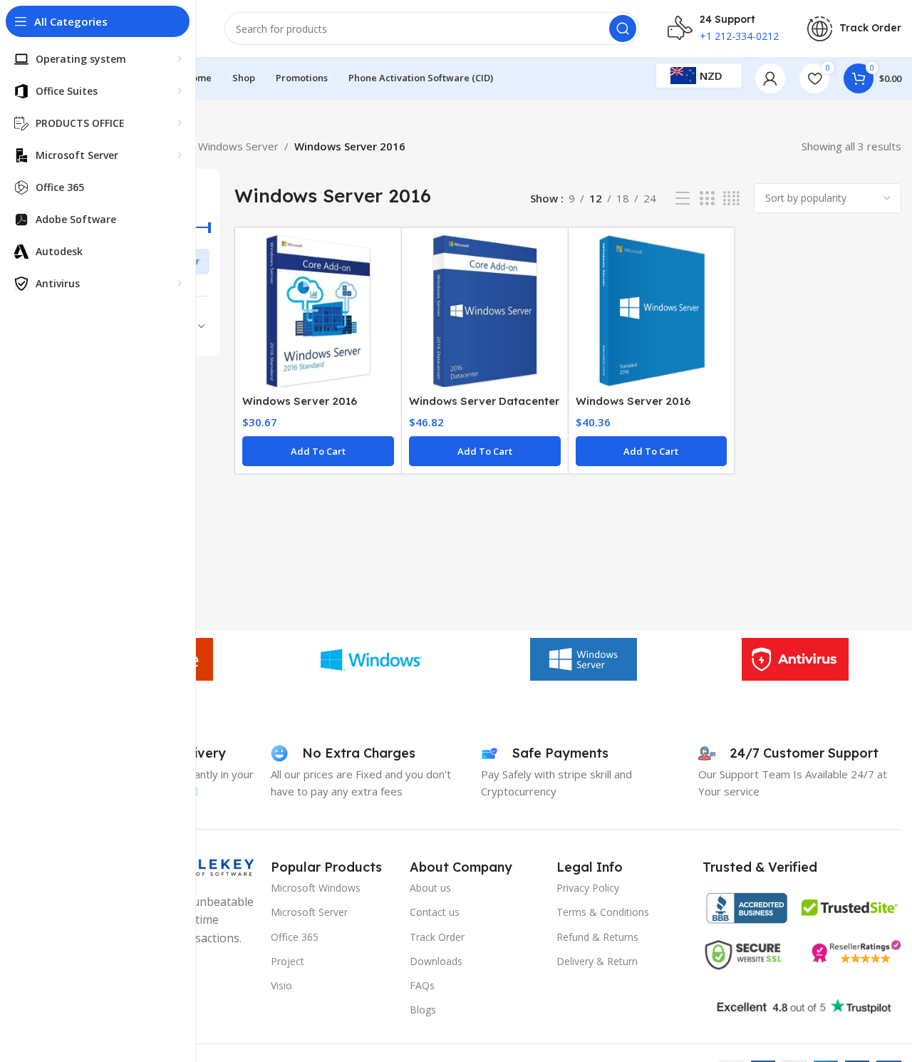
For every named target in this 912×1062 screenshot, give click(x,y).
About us (430, 888)
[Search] (622, 28)
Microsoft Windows (316, 888)
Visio (281, 985)
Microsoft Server (309, 912)
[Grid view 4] (731, 198)
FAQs (422, 985)
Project (287, 961)
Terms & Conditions (602, 912)
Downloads (436, 961)
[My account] (770, 78)
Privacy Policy (587, 888)
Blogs (423, 1009)
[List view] (682, 198)
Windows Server (238, 146)
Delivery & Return (597, 961)
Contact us (435, 912)
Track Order (437, 937)
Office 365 (294, 937)
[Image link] (747, 906)
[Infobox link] (854, 28)
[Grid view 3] (707, 198)
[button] (318, 451)
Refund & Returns (597, 937)
